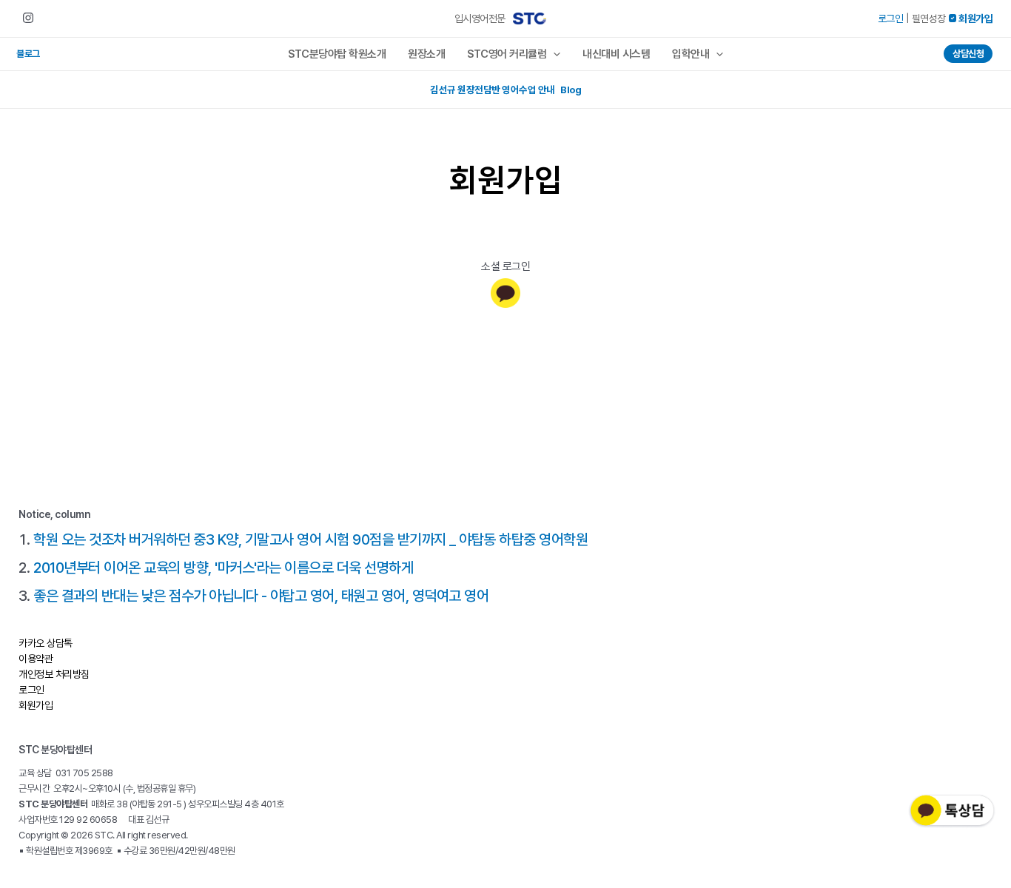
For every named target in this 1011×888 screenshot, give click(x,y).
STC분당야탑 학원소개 (337, 54)
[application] (553, 54)
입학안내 (690, 54)
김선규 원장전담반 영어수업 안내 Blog (505, 89)
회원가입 (36, 705)
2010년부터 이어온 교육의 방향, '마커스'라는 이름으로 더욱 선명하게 (223, 567)
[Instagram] (28, 18)
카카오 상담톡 (46, 643)
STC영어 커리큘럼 (506, 54)
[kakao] (505, 293)
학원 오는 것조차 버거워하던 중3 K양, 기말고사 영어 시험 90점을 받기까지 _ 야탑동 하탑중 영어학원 (310, 539)
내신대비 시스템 (616, 54)
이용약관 (36, 659)
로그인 (891, 18)
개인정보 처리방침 (54, 674)
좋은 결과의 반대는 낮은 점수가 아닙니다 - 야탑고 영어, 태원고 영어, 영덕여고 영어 (260, 596)
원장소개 (426, 54)
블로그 (28, 53)
